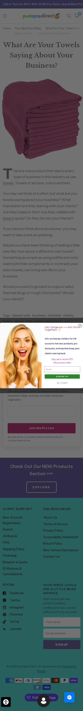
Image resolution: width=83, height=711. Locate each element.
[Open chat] (69, 697)
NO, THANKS (62, 383)
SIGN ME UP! (62, 376)
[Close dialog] (80, 326)
